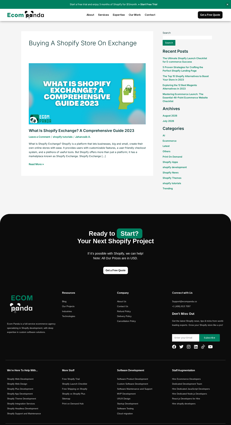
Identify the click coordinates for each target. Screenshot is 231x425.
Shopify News (171, 172)
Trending (168, 188)
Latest (166, 145)
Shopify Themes (172, 177)
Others (166, 151)
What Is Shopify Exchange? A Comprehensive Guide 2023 (81, 130)
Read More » (36, 164)
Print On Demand (172, 156)
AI (164, 135)
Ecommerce (169, 140)
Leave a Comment (39, 136)
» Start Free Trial (147, 4)
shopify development (175, 167)
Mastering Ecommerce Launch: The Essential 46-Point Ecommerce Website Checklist (185, 98)
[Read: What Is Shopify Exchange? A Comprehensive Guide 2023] (87, 93)
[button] (227, 4)
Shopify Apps (170, 162)
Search (167, 32)
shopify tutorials (63, 136)
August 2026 (170, 115)
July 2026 (168, 120)
